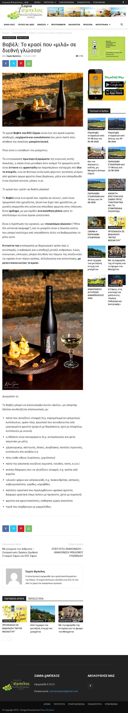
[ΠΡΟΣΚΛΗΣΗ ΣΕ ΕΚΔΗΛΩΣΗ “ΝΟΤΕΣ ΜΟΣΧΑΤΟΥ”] (14, 614)
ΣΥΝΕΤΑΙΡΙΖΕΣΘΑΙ (66, 2)
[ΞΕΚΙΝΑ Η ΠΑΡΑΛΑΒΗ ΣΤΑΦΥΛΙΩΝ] (97, 223)
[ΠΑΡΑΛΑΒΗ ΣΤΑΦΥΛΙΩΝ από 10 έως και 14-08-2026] (97, 185)
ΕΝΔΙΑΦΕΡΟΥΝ (19, 32)
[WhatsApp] (28, 63)
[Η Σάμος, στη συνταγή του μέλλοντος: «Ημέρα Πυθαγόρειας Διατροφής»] (117, 281)
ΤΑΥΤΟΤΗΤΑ (49, 2)
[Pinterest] (21, 63)
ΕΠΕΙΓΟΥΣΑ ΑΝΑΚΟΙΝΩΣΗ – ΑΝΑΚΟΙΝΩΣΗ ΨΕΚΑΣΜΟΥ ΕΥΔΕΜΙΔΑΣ (67, 552)
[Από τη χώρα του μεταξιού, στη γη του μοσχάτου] (42, 614)
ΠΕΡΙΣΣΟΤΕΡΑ (36, 598)
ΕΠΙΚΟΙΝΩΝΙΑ (99, 2)
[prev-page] (4, 638)
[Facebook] (123, 2)
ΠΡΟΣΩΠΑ (87, 24)
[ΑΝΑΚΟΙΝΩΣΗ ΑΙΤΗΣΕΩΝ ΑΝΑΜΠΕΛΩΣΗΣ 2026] (97, 281)
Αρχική (5, 32)
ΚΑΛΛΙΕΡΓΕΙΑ (74, 24)
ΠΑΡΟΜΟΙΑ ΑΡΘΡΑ (14, 598)
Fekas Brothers (47, 710)
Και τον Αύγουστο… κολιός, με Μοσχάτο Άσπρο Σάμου (96, 167)
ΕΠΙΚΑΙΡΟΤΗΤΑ (83, 2)
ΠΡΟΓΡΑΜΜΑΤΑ (58, 24)
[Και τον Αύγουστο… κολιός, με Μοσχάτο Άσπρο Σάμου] (97, 153)
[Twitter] (13, 63)
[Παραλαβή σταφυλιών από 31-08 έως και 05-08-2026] (97, 124)
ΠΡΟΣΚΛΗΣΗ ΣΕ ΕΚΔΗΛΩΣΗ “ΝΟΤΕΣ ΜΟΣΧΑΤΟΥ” (12, 628)
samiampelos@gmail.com (64, 691)
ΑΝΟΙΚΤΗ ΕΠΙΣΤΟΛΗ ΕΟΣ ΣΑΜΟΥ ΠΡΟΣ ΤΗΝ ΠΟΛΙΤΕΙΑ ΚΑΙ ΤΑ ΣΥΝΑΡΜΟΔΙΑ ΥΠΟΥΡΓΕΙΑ (115, 202)
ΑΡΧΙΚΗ (37, 2)
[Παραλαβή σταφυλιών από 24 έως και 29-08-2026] (117, 124)
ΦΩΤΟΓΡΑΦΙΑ (102, 24)
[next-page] (10, 638)
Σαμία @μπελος (14, 56)
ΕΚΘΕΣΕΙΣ (41, 24)
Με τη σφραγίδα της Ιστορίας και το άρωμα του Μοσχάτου (70, 628)
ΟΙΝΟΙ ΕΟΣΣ (9, 24)
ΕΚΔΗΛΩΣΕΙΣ (114, 285)
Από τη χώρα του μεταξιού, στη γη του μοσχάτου (41, 628)
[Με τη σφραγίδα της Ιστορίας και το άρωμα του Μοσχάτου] (70, 614)
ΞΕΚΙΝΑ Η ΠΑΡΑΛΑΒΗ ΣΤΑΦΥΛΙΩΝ (94, 234)
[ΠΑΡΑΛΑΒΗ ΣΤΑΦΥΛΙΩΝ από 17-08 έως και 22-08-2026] (117, 153)
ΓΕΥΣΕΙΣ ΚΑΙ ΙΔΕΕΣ (26, 24)
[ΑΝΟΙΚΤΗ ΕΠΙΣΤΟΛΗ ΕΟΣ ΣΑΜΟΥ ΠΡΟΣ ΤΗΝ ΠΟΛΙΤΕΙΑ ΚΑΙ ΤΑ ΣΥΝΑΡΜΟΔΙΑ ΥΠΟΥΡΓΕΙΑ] (117, 185)
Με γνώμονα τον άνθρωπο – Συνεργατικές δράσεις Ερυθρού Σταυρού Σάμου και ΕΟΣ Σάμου (20, 552)
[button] (122, 24)
